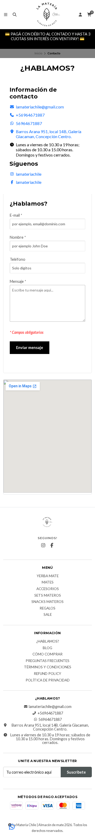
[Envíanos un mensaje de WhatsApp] (11, 827)
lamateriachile (28, 173)
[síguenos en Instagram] (43, 545)
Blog (47, 648)
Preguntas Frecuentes (47, 661)
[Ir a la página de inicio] (47, 14)
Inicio (38, 53)
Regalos (47, 608)
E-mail (16, 215)
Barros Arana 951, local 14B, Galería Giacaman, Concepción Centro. (48, 134)
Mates (48, 582)
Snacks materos (47, 602)
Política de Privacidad (48, 680)
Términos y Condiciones (47, 667)
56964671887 (29, 123)
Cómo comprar (47, 654)
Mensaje (18, 281)
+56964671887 (30, 114)
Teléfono (17, 259)
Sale (48, 615)
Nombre (18, 237)
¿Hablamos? (47, 641)
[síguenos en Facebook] (52, 545)
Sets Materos (47, 595)
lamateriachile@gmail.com (40, 106)
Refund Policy (47, 674)
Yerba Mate (48, 576)
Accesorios (47, 589)
